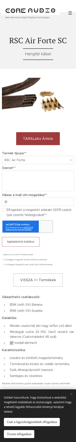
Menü (70, 13)
